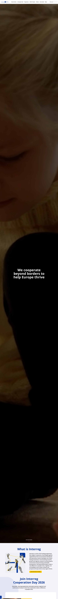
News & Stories (13, 1)
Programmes (26, 1)
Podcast (37, 1)
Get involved (42, 1)
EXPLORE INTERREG (29, 539)
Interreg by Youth (20, 1)
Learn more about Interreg (35, 571)
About (46, 1)
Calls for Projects (32, 1)
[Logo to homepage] (5, 2)
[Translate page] (0, 597)
